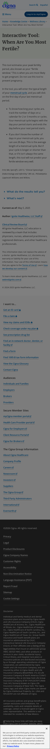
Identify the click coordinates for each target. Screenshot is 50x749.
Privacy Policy (13, 746)
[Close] (47, 729)
